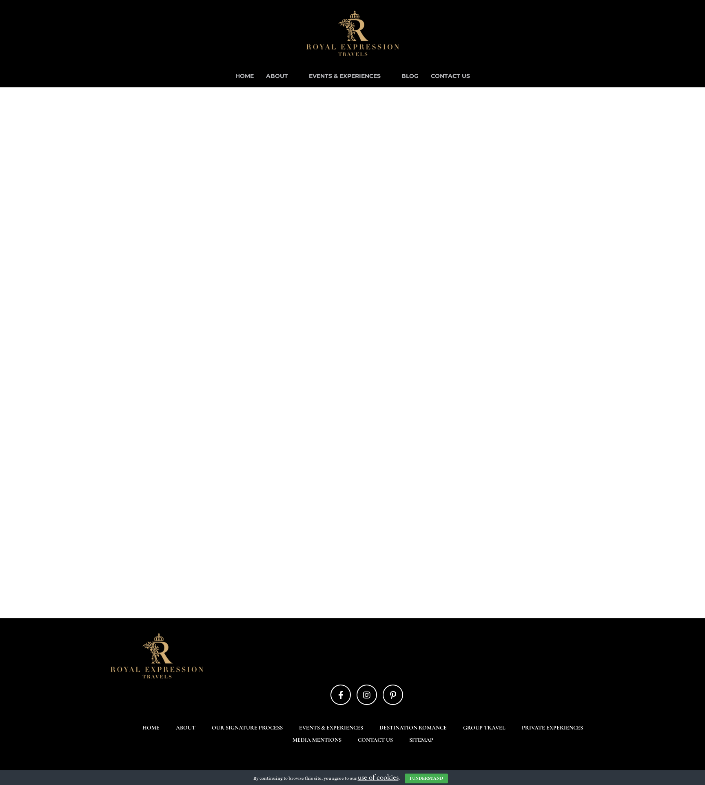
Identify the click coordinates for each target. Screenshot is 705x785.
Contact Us (450, 76)
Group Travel (484, 727)
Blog (410, 76)
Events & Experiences (345, 76)
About (277, 76)
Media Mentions (317, 739)
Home (244, 76)
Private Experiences (552, 727)
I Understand (426, 778)
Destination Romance (413, 727)
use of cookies (378, 777)
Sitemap (421, 739)
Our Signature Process (247, 727)
